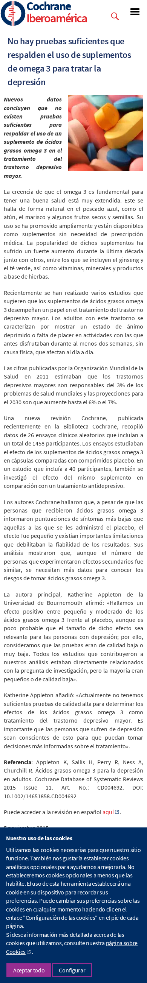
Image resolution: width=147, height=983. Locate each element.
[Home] (13, 14)
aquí (108, 812)
